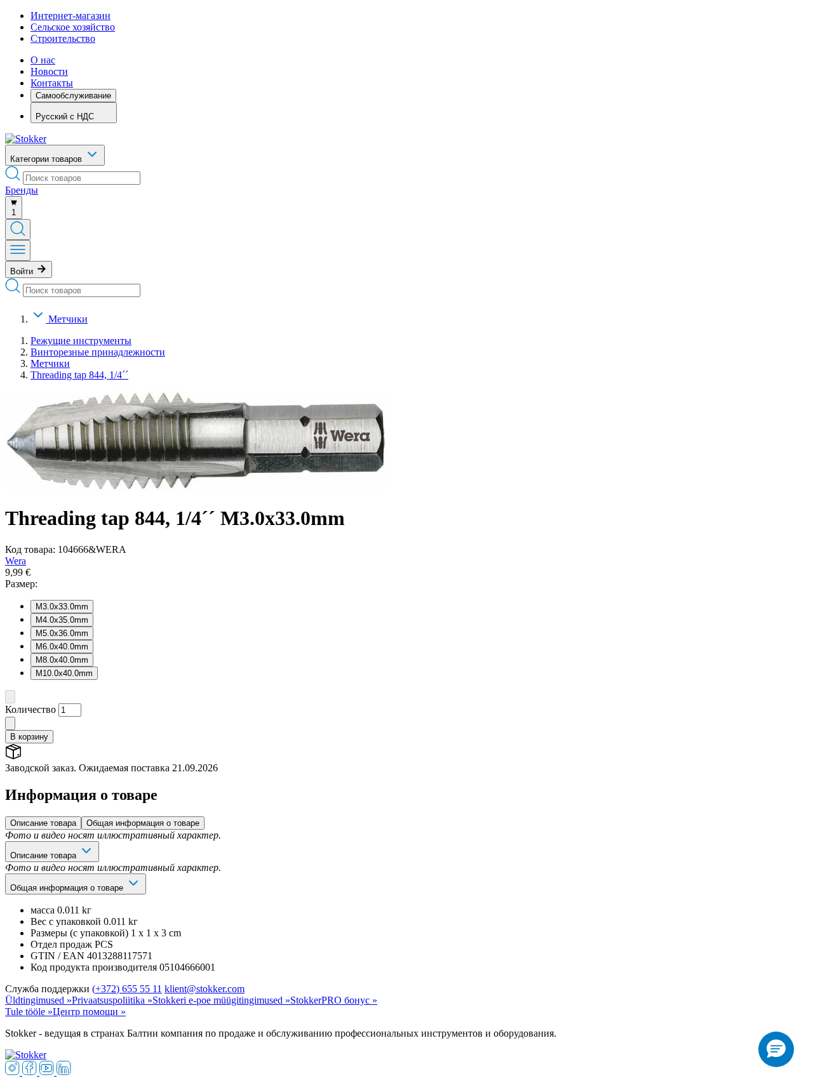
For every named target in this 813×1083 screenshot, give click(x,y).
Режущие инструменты (80, 340)
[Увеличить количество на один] (10, 723)
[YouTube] (48, 1071)
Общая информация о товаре (142, 823)
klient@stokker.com (205, 988)
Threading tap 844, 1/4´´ (79, 374)
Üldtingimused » (38, 1000)
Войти (23, 271)
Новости (49, 71)
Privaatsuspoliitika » (112, 1000)
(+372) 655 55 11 (127, 988)
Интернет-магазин (70, 15)
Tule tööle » (29, 1011)
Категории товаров (47, 159)
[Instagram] (13, 1071)
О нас (42, 60)
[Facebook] (30, 1071)
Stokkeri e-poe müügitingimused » (221, 1000)
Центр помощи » (89, 1011)
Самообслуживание (73, 95)
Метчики (68, 319)
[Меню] (17, 250)
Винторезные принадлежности (97, 352)
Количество (30, 709)
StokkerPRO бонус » (333, 1000)
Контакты (51, 82)
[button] (776, 1049)
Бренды (21, 190)
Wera (15, 560)
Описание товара (43, 823)
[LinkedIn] (64, 1071)
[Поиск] (17, 229)
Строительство (62, 38)
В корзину (29, 736)
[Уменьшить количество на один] (10, 696)
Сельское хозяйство (72, 27)
